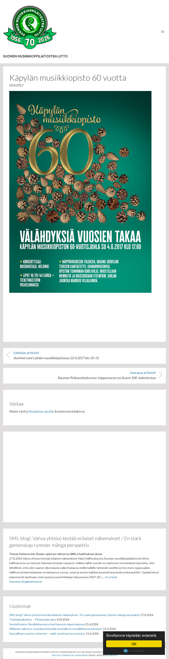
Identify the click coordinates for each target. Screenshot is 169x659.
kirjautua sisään (41, 411)
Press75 (113, 655)
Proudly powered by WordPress (70, 655)
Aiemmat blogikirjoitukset (25, 581)
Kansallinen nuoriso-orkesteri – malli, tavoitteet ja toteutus (47, 633)
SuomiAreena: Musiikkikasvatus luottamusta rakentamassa (47, 624)
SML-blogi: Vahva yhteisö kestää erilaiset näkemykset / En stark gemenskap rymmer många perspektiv (74, 615)
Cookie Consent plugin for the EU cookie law (134, 651)
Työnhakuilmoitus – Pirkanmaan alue (32, 619)
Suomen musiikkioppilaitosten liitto (35, 56)
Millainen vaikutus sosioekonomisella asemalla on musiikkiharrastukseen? (55, 628)
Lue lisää (111, 577)
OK (133, 643)
